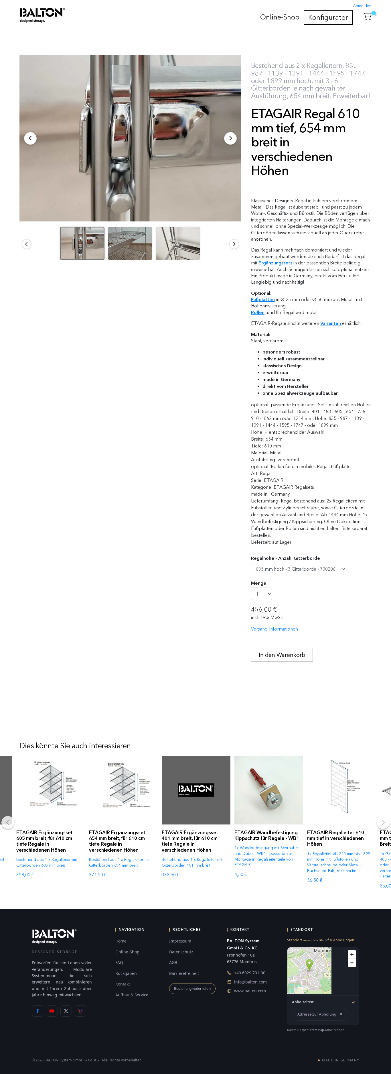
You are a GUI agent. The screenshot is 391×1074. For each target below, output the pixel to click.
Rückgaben (126, 973)
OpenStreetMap (312, 1030)
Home (121, 941)
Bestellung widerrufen (192, 988)
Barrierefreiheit (184, 973)
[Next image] (234, 244)
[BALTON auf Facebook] (37, 1011)
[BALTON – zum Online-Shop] (54, 936)
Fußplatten (263, 299)
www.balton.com (250, 991)
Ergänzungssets (275, 263)
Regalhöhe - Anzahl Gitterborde (285, 558)
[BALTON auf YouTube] (52, 1011)
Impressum (180, 941)
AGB (173, 962)
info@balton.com (250, 982)
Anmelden (362, 5)
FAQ (119, 962)
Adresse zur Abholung (316, 1014)
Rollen (257, 312)
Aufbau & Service (131, 995)
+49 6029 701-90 (249, 972)
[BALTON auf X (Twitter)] (66, 1011)
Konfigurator (328, 17)
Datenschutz (181, 952)
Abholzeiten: (303, 1002)
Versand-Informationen (274, 629)
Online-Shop (279, 17)
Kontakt (122, 984)
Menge (258, 583)
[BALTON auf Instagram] (80, 1011)
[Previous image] (26, 244)
